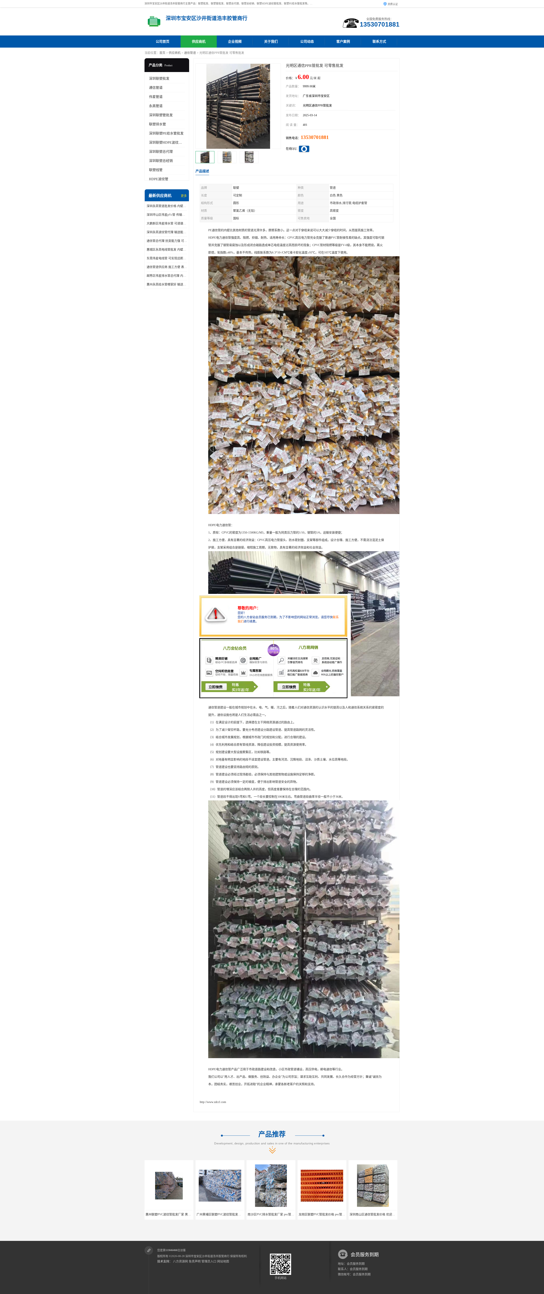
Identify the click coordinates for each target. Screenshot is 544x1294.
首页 (162, 52)
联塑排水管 (157, 124)
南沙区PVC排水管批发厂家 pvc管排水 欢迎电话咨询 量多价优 (186, 1214)
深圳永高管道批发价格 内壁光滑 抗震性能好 (167, 206)
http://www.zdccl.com (213, 1102)
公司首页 (162, 41)
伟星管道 (156, 97)
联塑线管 (156, 170)
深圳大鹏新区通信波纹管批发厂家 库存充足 (327, 1214)
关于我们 (271, 41)
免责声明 (195, 1261)
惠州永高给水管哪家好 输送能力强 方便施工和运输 (167, 284)
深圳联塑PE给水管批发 (166, 133)
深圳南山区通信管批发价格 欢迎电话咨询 (275, 1214)
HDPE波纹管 (158, 179)
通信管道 (190, 52)
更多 (184, 195)
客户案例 (343, 41)
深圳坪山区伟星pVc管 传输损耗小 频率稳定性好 (167, 214)
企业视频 (235, 41)
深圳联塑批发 (159, 78)
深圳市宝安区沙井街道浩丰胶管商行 (207, 1256)
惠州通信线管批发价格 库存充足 (373, 1214)
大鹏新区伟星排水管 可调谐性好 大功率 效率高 (167, 223)
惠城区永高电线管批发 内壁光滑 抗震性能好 (167, 249)
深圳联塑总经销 (161, 161)
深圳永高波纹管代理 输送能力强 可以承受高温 (167, 232)
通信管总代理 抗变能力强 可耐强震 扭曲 (167, 240)
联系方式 (379, 41)
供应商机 (198, 41)
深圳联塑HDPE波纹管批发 (169, 142)
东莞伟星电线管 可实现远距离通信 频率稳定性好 (167, 258)
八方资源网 (180, 1261)
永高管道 (156, 106)
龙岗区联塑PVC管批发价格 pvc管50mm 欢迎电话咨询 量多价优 (238, 1214)
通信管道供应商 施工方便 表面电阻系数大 (167, 267)
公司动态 (307, 41)
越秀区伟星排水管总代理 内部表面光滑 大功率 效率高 (167, 275)
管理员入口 (208, 1261)
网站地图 (223, 1261)
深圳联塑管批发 (161, 115)
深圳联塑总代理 (161, 151)
